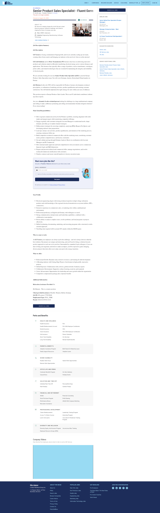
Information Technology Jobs (78, 501)
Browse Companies (55, 496)
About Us (52, 488)
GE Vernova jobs (104, 52)
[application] (63, 462)
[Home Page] (7, 3)
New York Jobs (74, 488)
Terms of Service (54, 184)
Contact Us (53, 506)
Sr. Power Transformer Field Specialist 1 (111, 36)
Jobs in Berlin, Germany (106, 75)
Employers (145, 3)
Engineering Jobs (74, 496)
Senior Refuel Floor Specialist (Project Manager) (110, 21)
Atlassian (102, 31)
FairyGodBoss (54, 509)
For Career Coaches (95, 495)
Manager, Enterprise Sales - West (109, 29)
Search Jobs (53, 493)
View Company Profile (41, 40)
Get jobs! (57, 179)
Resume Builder (106, 3)
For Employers (94, 488)
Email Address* (40, 167)
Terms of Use (53, 501)
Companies (95, 3)
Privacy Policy (62, 184)
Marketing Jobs (74, 498)
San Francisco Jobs (75, 490)
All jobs (102, 54)
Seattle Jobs (73, 493)
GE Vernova (36, 8)
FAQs (51, 490)
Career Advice (54, 498)
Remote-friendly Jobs (106, 73)
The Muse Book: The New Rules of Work (99, 491)
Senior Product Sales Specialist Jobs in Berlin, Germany (112, 70)
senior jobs (103, 49)
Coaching (124, 3)
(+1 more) (54, 13)
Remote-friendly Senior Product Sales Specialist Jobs (110, 66)
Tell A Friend (93, 497)
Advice (116, 3)
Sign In (154, 3)
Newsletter (133, 3)
